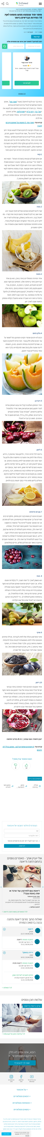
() (25, 65)
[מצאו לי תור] (4, 46)
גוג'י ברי (38, 111)
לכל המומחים (22, 94)
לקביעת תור (26, 83)
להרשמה (22, 846)
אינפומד (40, 9)
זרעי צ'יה (30, 111)
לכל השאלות (7, 987)
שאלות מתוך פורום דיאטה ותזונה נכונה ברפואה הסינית (24, 921)
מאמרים (34, 9)
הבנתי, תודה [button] (6, 1134)
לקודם (43, 887)
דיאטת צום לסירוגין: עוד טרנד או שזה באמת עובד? (24, 892)
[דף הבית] (22, 4)
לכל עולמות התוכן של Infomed (14, 1034)
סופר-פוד (13, 101)
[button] (7, 3)
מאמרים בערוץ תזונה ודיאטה (23, 9)
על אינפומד (21, 1089)
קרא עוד (36, 36)
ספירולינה (21, 111)
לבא (1, 887)
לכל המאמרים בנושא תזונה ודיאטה (15, 911)
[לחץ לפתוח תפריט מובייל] (40, 3)
